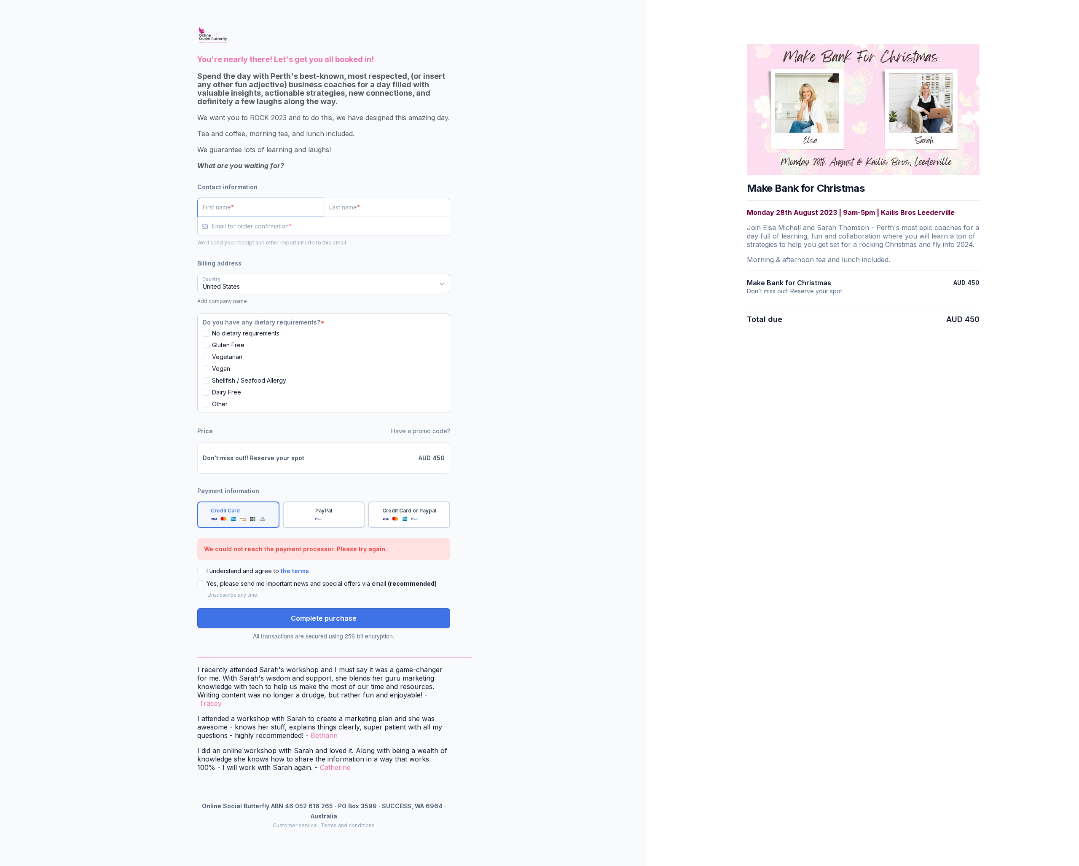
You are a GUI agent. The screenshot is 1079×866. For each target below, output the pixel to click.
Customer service (295, 825)
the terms (295, 570)
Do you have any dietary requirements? (261, 322)
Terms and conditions (348, 825)
